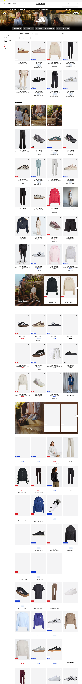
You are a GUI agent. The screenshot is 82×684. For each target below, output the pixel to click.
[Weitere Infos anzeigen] (22, 66)
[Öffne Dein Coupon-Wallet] (65, 3)
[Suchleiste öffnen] (62, 6)
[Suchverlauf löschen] (77, 6)
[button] (65, 34)
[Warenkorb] (77, 3)
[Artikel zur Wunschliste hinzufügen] (28, 42)
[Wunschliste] (74, 3)
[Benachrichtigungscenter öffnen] (71, 4)
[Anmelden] (68, 3)
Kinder (14, 3)
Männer (9, 3)
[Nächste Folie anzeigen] (76, 288)
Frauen (5, 3)
